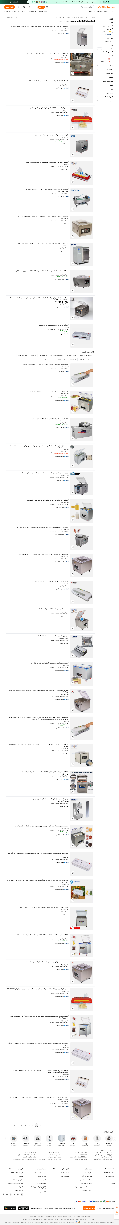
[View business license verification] (76, 1222)
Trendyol (79, 1216)
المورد (57, 33)
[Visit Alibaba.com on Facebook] (22, 1194)
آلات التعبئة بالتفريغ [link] (59, 17)
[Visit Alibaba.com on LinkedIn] (18, 1194)
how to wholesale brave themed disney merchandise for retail (49, 1159)
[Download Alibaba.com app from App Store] (23, 1208)
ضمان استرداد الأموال (86, 1176)
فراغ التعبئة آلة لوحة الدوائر (103, 1155)
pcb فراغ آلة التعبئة (55, 1155)
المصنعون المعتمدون (63, 1172)
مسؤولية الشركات (110, 1179)
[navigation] (105, 572)
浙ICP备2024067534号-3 (107, 1222)
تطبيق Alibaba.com (36, 1208)
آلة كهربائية (33, 355)
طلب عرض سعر (64, 1176)
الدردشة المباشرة (41, 1176)
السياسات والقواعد (87, 1190)
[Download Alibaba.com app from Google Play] (10, 1208)
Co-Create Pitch (110, 1176)
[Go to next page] (10, 1125)
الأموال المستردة (41, 1183)
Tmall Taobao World (50, 1216)
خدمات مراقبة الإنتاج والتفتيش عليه (82, 1187)
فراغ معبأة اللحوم (106, 1157)
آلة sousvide (83, 1155)
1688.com (40, 1216)
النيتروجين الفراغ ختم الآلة (104, 1152)
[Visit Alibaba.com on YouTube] (7, 1194)
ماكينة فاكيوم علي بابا (29, 1157)
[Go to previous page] (41, 1125)
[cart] (23, 7)
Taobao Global (67, 1216)
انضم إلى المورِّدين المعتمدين (15, 1183)
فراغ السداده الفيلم (22, 355)
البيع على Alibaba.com (17, 1172)
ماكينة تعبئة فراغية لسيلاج (86, 355)
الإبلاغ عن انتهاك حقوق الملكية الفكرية (38, 1187)
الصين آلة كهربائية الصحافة (86, 359)
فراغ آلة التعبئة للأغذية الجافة (58, 359)
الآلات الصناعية (84, 17)
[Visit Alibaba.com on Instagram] (11, 1194)
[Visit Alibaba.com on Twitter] (14, 1194)
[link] (116, 1207)
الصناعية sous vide (55, 1152)
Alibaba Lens (108, 1208)
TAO (74, 1216)
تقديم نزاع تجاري (41, 1179)
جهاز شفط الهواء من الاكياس (103, 1159)
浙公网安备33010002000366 (90, 1222)
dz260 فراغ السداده (30, 1152)
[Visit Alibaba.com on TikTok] (3, 1194)
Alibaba (93, 17)
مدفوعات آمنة (88, 1172)
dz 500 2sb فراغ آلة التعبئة (78, 1157)
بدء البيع (21, 1176)
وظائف (113, 1183)
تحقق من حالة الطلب (17, 1179)
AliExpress (33, 1216)
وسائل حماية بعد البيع (86, 1183)
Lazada (60, 1216)
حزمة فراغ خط (43, 355)
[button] (47, 7)
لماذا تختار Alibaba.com (109, 1172)
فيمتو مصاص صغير (81, 1159)
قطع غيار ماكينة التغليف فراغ (27, 1155)
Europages (86, 1216)
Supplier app (67, 1208)
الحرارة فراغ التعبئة (81, 1152)
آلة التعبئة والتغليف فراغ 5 (56, 355)
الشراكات (20, 1187)
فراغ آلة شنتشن (72, 359)
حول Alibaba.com (110, 1168)
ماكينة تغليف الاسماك (54, 1157)
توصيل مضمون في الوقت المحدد (83, 1179)
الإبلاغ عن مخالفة (41, 1192)
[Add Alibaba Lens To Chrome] (89, 1208)
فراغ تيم (46, 359)
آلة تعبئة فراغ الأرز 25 (71, 355)
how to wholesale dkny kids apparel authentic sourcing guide (24, 1159)
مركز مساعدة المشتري (40, 1172)
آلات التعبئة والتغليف (71, 17)
